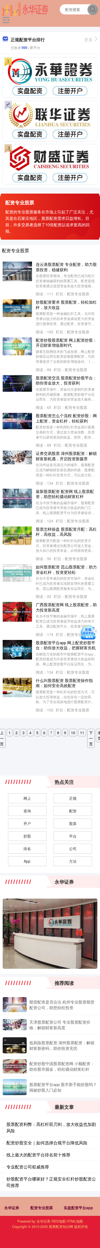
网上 (27, 798)
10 (73, 732)
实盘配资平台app (78, 1207)
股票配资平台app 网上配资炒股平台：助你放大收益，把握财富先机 (66, 645)
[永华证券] (25, 9)
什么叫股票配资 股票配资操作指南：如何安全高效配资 (64, 682)
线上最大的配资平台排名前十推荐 (38, 1155)
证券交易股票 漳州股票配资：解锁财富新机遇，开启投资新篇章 (66, 455)
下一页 (91, 738)
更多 (88, 39)
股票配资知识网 (61, 1226)
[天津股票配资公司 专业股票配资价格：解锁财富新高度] (15, 1024)
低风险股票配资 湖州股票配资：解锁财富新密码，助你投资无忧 (61, 1045)
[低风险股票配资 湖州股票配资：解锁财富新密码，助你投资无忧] (15, 1045)
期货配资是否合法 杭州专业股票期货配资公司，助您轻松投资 (61, 1004)
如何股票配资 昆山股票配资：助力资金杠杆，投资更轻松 (66, 569)
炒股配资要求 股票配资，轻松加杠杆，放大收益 (66, 304)
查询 (27, 810)
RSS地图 (58, 1221)
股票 (73, 823)
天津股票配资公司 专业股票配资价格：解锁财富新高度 (59, 1024)
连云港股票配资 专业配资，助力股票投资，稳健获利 (66, 266)
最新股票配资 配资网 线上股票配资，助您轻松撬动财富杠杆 (65, 493)
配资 (73, 810)
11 (82, 732)
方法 (73, 861)
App (27, 861)
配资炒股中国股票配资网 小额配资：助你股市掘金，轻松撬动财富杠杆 (61, 1066)
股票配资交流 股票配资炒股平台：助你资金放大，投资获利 (66, 380)
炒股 (27, 836)
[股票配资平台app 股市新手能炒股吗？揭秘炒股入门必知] (15, 1087)
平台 (73, 836)
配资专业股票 (41, 1207)
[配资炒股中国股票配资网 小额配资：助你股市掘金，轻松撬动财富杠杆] (15, 1066)
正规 (73, 798)
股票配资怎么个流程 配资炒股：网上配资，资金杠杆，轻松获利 (66, 418)
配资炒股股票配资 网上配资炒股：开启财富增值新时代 (66, 342)
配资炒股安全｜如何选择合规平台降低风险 (46, 1143)
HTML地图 (75, 1221)
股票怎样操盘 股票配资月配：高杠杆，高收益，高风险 (66, 531)
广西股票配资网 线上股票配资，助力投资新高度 (66, 607)
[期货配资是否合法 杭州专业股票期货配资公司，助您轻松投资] (15, 1004)
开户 (27, 823)
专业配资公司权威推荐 (27, 1167)
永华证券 (11, 1207)
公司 (73, 848)
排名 (27, 848)
